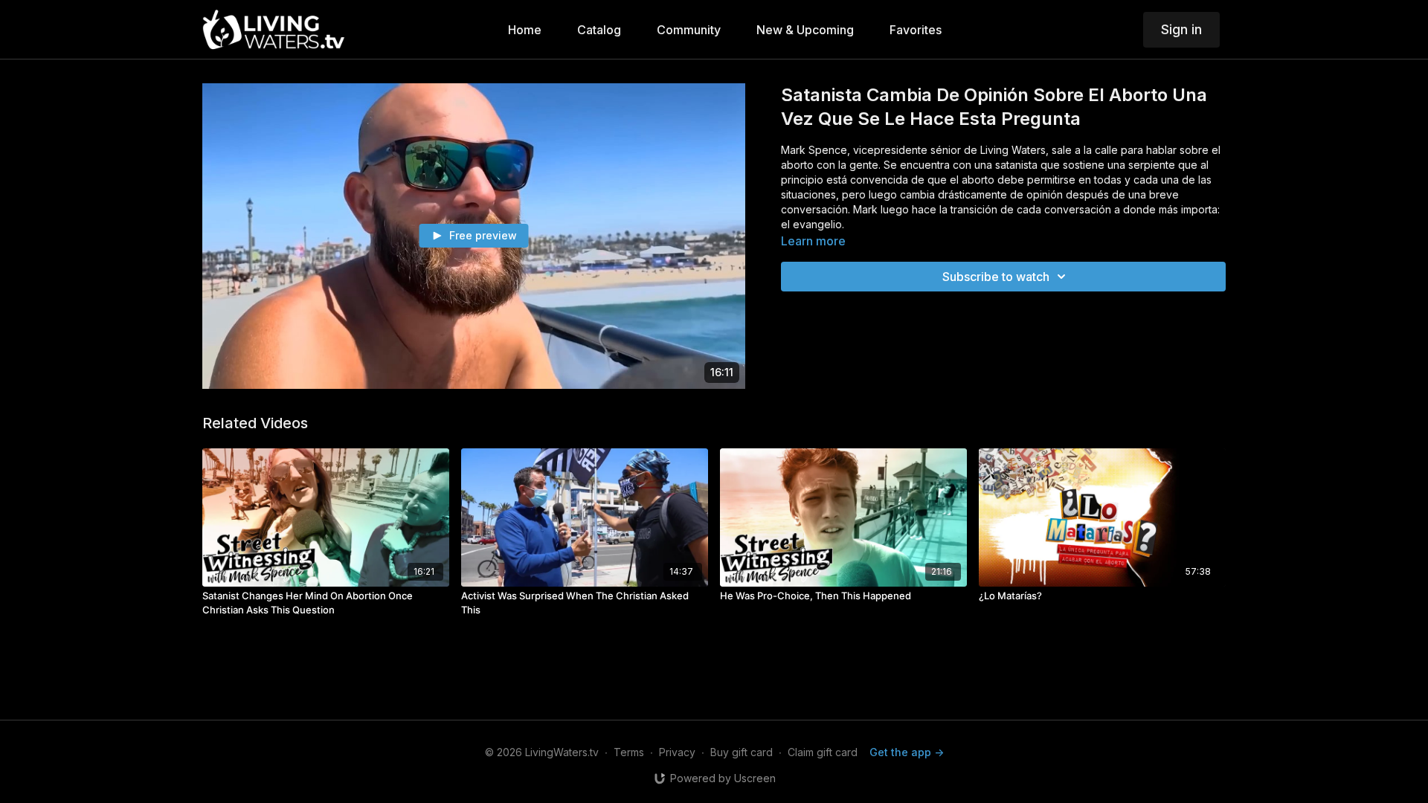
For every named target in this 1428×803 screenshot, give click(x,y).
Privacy (677, 752)
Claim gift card (823, 752)
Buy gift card (741, 752)
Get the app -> (906, 752)
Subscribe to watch (995, 276)
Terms (629, 752)
